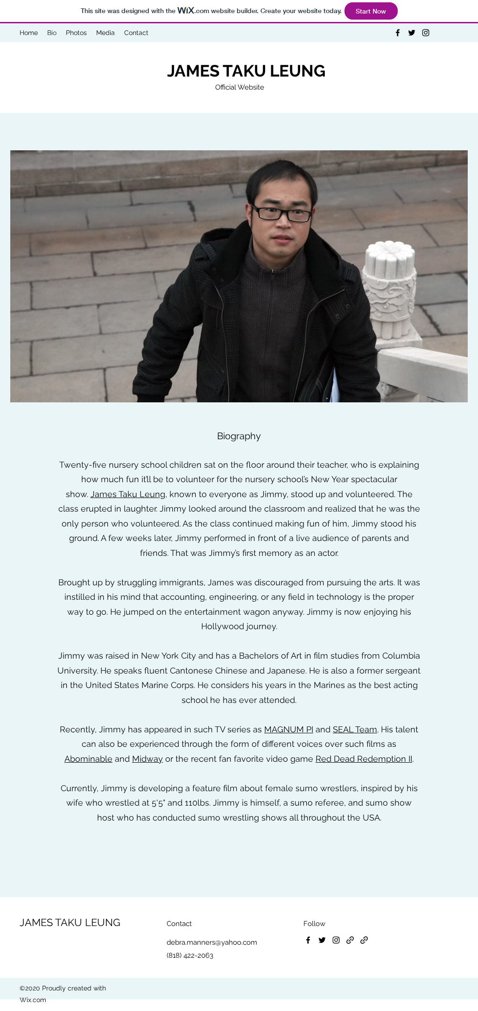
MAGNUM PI (288, 729)
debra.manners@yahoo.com (212, 942)
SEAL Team (355, 729)
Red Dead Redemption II (364, 759)
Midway (147, 759)
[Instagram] (425, 32)
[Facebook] (397, 32)
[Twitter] (411, 32)
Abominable (88, 759)
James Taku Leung (128, 494)
